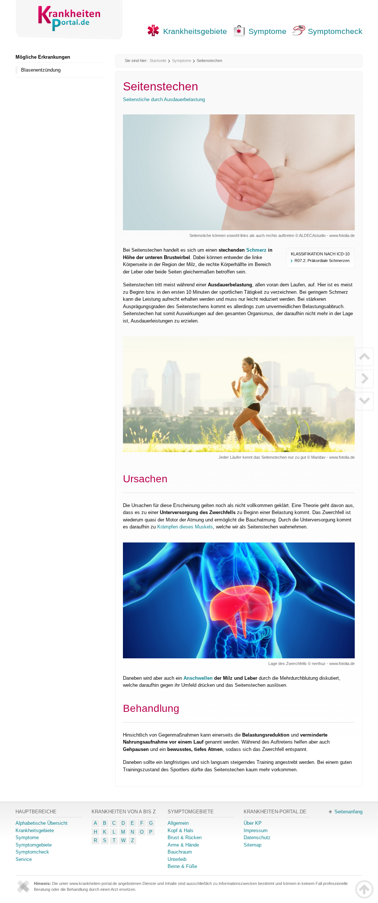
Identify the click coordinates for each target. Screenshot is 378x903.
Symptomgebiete (34, 845)
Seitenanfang (348, 811)
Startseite (158, 60)
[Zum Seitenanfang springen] (364, 889)
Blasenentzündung (41, 70)
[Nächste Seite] (364, 379)
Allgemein (178, 823)
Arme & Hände (183, 845)
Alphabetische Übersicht (42, 823)
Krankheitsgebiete (195, 31)
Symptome (267, 31)
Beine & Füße (182, 866)
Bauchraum (180, 852)
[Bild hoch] (364, 357)
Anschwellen (198, 678)
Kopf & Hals (180, 830)
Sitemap (252, 845)
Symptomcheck (335, 31)
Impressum (256, 830)
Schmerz (256, 250)
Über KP (253, 823)
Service (24, 859)
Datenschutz (257, 837)
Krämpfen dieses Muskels (185, 527)
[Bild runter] (364, 401)
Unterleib (177, 859)
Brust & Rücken (185, 837)
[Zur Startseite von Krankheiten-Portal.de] (69, 20)
